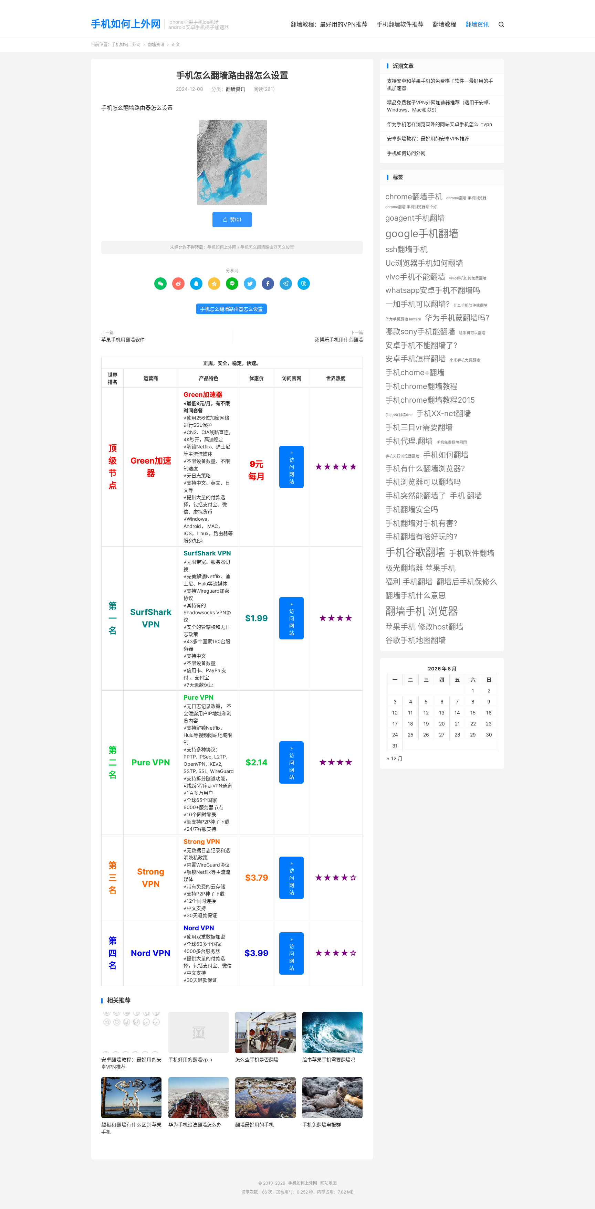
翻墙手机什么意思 (415, 595)
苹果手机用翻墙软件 (123, 339)
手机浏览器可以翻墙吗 (423, 481)
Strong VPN (202, 842)
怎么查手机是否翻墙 (257, 1059)
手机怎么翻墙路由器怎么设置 (232, 75)
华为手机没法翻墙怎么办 (194, 1124)
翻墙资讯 (477, 24)
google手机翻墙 (421, 233)
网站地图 (328, 1183)
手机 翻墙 (466, 495)
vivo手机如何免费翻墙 (468, 278)
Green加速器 (203, 395)
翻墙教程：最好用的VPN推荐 (329, 24)
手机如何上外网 (126, 24)
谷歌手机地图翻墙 (415, 640)
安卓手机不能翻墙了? (421, 345)
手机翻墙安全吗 (411, 509)
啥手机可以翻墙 (472, 333)
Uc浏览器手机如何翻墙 (424, 262)
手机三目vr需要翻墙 (419, 427)
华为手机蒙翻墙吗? (457, 317)
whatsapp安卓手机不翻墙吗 (432, 290)
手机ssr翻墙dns (399, 415)
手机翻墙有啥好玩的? (421, 536)
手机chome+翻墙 (415, 372)
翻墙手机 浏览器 (421, 611)
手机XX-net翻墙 (443, 413)
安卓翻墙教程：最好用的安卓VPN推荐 (428, 138)
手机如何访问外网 (406, 153)
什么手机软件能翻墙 (470, 305)
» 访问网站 (291, 466)
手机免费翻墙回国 (452, 442)
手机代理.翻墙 (409, 440)
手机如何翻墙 (446, 454)
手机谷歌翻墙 (415, 552)
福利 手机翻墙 (409, 581)
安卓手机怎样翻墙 (415, 358)
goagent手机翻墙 (415, 217)
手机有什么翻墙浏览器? (425, 468)
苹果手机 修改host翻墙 (424, 626)
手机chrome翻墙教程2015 (430, 399)
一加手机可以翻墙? (417, 303)
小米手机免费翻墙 (465, 360)
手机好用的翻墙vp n (190, 1059)
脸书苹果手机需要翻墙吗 (328, 1059)
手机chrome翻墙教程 (421, 386)
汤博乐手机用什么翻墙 (339, 339)
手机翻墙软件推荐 (400, 24)
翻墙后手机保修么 (467, 581)
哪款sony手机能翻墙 (420, 331)
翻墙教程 (444, 24)
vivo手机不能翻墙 (415, 276)
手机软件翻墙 (471, 553)
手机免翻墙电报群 (321, 1124)
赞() (232, 219)
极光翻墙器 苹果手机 (420, 567)
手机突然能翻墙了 (415, 495)
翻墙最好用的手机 (254, 1124)
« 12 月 (395, 758)
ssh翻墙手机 (406, 249)
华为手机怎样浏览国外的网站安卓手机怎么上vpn (439, 124)
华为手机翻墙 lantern (403, 319)
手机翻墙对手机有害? (421, 523)
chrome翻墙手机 (413, 196)
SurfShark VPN (207, 553)
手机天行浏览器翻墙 (402, 456)
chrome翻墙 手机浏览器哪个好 (411, 207)
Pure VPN (198, 697)
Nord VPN (199, 928)
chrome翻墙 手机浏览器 (466, 198)
